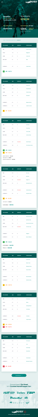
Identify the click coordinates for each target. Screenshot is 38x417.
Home (4, 40)
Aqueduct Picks (7, 28)
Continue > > (19, 375)
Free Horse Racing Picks (11, 40)
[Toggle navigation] (2, 2)
